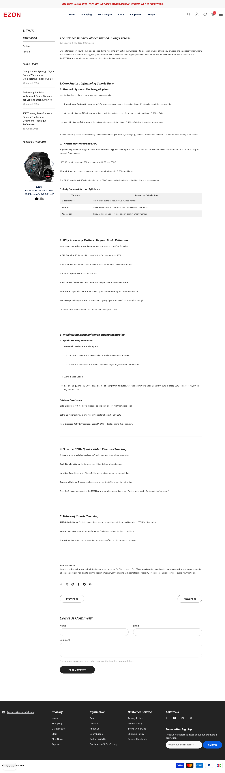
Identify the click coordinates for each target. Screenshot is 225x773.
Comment (65, 640)
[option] (39, 176)
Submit (212, 744)
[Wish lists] (205, 14)
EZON (39, 187)
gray (41, 199)
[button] (25, 163)
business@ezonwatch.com (20, 712)
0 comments (88, 43)
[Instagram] (174, 718)
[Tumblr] (78, 584)
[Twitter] (67, 584)
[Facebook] (61, 584)
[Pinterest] (72, 584)
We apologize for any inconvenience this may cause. (162, 4)
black (36, 199)
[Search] (189, 14)
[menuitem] (39, 46)
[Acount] (197, 14)
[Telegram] (84, 584)
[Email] (90, 584)
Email (136, 625)
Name (63, 625)
